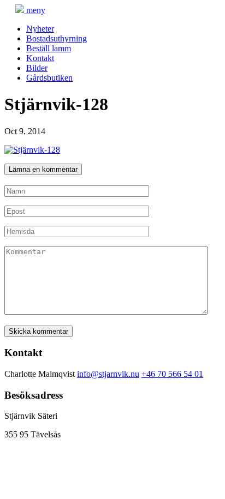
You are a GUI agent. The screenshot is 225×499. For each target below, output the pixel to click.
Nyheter (40, 28)
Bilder (37, 68)
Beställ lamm (48, 48)
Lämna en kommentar (43, 169)
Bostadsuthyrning (56, 38)
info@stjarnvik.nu (108, 373)
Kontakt (40, 58)
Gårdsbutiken (49, 77)
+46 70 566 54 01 (172, 373)
